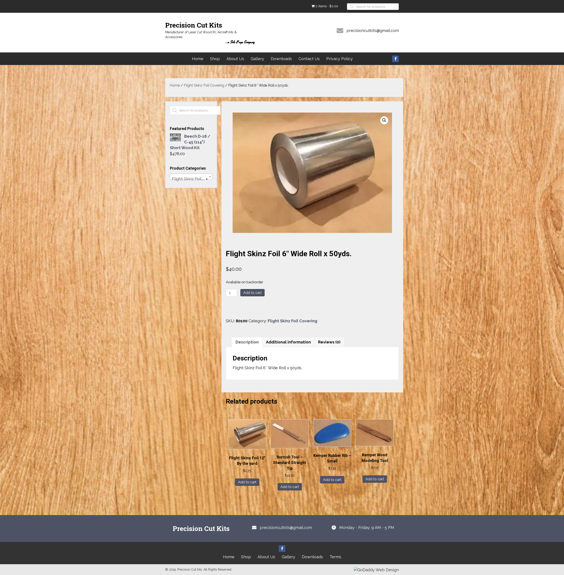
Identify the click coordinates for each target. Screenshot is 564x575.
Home (175, 85)
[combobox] (191, 177)
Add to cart (252, 293)
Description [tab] (247, 342)
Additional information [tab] (288, 342)
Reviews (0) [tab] (329, 342)
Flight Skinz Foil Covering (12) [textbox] (192, 178)
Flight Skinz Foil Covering (204, 85)
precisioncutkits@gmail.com (373, 30)
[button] (395, 59)
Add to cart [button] (247, 482)
